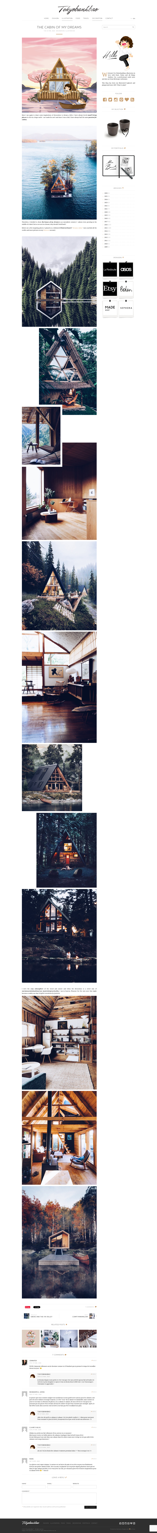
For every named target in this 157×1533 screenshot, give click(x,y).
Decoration (97, 18)
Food (78, 18)
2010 (105, 244)
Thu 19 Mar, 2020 (35, 1363)
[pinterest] (128, 1523)
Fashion (55, 18)
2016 (105, 225)
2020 (105, 212)
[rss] (134, 1523)
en (134, 18)
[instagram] (126, 1523)
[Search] (133, 27)
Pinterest (46, 230)
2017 (105, 222)
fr (131, 18)
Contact (109, 18)
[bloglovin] (131, 1523)
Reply (95, 1360)
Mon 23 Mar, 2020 (43, 1376)
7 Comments (89, 1307)
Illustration (67, 18)
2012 (105, 237)
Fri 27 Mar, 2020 (43, 1414)
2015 (105, 228)
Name (24, 1483)
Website (76, 1483)
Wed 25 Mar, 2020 (35, 1394)
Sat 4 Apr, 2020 (34, 1461)
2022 (105, 206)
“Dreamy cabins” (77, 228)
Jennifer (33, 1360)
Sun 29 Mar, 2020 (35, 1429)
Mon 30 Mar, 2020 (43, 1447)
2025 (105, 196)
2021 (105, 209)
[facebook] (120, 1523)
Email (49, 1483)
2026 (105, 193)
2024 (105, 199)
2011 (105, 240)
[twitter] (123, 1523)
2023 (105, 202)
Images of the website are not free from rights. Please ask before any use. (39, 1530)
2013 (105, 234)
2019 (105, 215)
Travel (86, 18)
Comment (26, 1491)
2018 (105, 218)
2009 (105, 247)
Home (46, 18)
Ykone (133, 1529)
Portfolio (86, 1523)
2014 (105, 231)
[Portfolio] (118, 166)
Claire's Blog (35, 1427)
